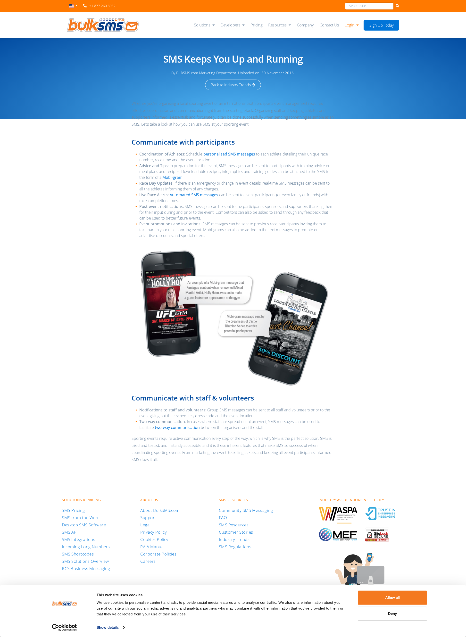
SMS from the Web (80, 517)
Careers (148, 561)
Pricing (256, 25)
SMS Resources (234, 525)
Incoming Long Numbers (86, 546)
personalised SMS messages (229, 154)
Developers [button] (231, 25)
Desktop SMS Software (84, 525)
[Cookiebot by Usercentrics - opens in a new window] (64, 627)
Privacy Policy (153, 532)
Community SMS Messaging (246, 510)
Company (305, 25)
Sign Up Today (381, 25)
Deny (392, 613)
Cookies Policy (154, 539)
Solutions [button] (202, 25)
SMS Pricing (73, 510)
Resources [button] (277, 25)
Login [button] (349, 25)
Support (148, 517)
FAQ (223, 517)
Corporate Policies (158, 554)
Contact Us (329, 25)
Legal (145, 525)
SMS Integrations (78, 539)
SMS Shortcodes (78, 554)
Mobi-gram (172, 177)
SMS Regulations (235, 546)
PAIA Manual (152, 546)
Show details (108, 627)
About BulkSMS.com (160, 510)
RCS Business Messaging (86, 568)
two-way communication (177, 427)
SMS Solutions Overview (85, 561)
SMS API (70, 532)
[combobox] (73, 7)
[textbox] (73, 6)
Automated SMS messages (194, 194)
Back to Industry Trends (231, 85)
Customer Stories (236, 532)
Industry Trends (234, 539)
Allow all (392, 598)
